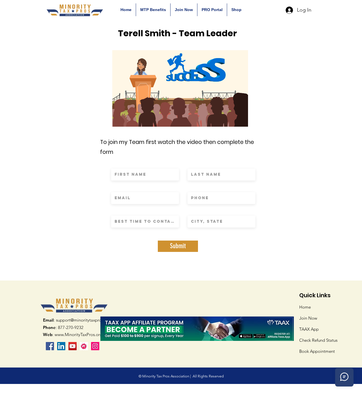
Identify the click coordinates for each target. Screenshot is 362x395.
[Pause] (119, 119)
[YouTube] (72, 346)
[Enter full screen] (240, 119)
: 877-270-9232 (63, 327)
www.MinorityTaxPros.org (78, 334)
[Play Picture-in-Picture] (230, 119)
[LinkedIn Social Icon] (61, 346)
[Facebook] (50, 346)
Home (305, 307)
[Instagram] (95, 346)
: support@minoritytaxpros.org (77, 320)
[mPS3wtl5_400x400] (84, 346)
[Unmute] (129, 119)
